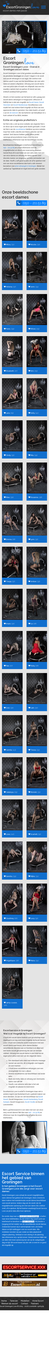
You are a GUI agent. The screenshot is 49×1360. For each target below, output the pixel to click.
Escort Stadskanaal (20, 105)
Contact (24, 1303)
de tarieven (14, 113)
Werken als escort (9, 1303)
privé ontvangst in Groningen (25, 166)
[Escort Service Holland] (24, 1267)
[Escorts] (24, 1275)
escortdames (21, 129)
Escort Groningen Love (8, 1306)
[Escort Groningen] (21, 6)
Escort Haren (34, 102)
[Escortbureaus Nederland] (24, 1283)
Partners (35, 1303)
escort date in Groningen (29, 1216)
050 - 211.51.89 (34, 51)
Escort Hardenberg (31, 1099)
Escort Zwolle (30, 1102)
